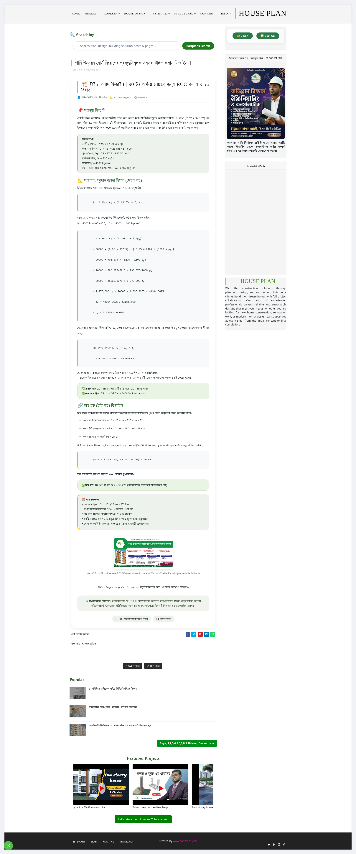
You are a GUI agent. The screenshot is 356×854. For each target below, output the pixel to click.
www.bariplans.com (185, 841)
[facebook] (284, 844)
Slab (94, 841)
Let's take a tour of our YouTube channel (143, 819)
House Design (135, 13)
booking (126, 841)
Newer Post (133, 666)
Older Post (153, 666)
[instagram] (279, 844)
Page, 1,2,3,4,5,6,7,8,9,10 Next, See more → (187, 743)
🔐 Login (242, 35)
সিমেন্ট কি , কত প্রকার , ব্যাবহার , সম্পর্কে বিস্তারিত (113, 707)
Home (76, 13)
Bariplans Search (198, 46)
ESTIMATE (160, 13)
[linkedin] (274, 844)
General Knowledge (87, 69)
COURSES (110, 13)
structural (183, 13)
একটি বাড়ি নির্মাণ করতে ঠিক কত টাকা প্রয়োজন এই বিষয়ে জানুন (120, 725)
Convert (207, 13)
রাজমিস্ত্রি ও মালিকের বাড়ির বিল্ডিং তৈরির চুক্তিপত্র (113, 688)
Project (91, 13)
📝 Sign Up (268, 35)
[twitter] (269, 844)
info (224, 13)
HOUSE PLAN (257, 281)
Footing (108, 841)
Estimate (78, 841)
